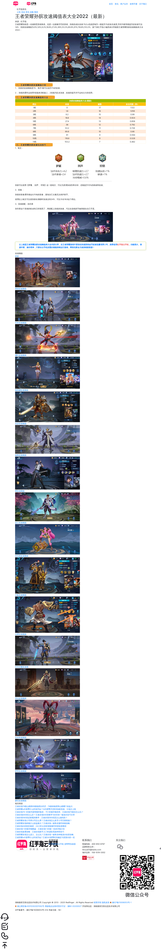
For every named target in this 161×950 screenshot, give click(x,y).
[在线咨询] (80, 917)
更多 (17, 256)
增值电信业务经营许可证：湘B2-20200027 (63, 906)
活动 (23, 12)
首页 (111, 4)
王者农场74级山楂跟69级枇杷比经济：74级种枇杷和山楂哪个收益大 (44, 806)
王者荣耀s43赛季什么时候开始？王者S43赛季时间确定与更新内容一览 (45, 837)
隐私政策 (105, 902)
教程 (36, 12)
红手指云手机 (123, 244)
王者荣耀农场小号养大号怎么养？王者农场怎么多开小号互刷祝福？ (43, 820)
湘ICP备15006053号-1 (121, 902)
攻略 (32, 12)
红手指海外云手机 (56, 844)
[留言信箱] (80, 926)
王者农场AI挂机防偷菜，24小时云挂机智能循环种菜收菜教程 (40, 826)
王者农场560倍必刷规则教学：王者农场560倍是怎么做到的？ (41, 817)
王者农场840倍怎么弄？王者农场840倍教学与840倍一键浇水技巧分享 (45, 815)
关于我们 (143, 4)
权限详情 (97, 902)
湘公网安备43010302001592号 (31, 906)
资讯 (116, 4)
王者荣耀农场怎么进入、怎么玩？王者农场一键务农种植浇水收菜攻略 (44, 834)
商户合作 (124, 4)
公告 (19, 12)
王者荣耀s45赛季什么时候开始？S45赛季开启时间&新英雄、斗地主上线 (45, 809)
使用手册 (133, 4)
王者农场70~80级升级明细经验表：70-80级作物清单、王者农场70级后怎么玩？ (49, 812)
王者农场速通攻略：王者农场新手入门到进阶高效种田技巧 (39, 832)
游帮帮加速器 (70, 844)
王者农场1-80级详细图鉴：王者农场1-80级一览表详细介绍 (40, 829)
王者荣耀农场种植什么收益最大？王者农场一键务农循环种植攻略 (42, 823)
